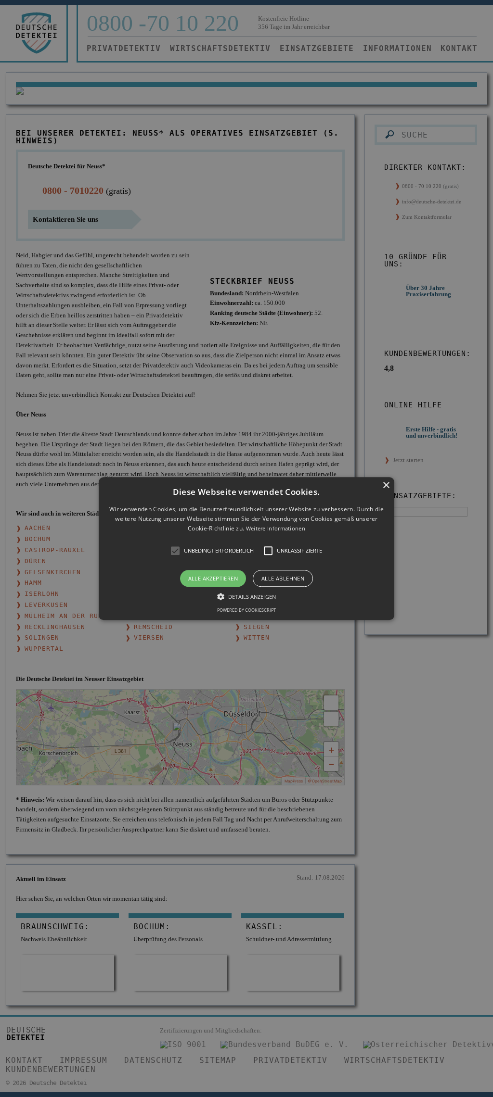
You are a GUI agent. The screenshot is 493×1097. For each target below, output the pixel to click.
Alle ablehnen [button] (282, 578)
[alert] (246, 548)
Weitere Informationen (275, 528)
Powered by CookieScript (246, 610)
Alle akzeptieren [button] (213, 578)
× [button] (385, 485)
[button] (246, 548)
